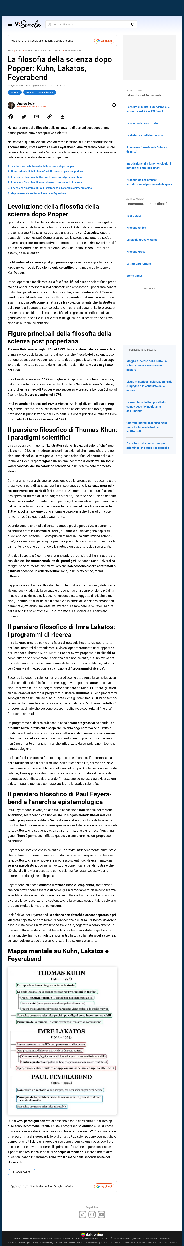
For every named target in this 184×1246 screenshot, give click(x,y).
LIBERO (18, 1239)
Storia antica (134, 275)
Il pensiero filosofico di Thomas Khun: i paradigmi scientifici (46, 177)
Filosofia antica (136, 227)
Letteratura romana (139, 263)
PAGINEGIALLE (40, 1239)
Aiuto (79, 1243)
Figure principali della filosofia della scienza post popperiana (47, 171)
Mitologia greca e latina (141, 239)
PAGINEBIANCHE (90, 1239)
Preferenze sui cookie (65, 1243)
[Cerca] (133, 24)
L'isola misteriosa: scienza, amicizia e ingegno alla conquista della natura (149, 386)
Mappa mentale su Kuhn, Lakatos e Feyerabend (39, 193)
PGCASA (76, 1239)
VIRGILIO (27, 1239)
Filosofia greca (136, 251)
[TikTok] (82, 1214)
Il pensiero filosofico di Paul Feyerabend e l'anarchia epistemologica (51, 188)
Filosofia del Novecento (76, 50)
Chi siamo (13, 1243)
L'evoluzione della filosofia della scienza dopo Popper (42, 166)
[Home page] (28, 24)
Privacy (35, 1243)
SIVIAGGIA (125, 1239)
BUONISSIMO (152, 1239)
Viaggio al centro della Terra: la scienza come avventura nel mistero (146, 365)
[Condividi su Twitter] (23, 116)
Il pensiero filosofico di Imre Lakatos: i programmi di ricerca (46, 182)
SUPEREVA (165, 1239)
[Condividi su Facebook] (11, 116)
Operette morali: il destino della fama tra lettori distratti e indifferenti (146, 427)
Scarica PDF (23, 1172)
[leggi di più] (114, 105)
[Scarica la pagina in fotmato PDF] (62, 116)
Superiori (28, 50)
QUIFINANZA (138, 1239)
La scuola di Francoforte (142, 123)
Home (10, 50)
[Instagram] (92, 1214)
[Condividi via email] (36, 116)
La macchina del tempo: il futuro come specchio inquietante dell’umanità (147, 407)
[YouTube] (101, 1214)
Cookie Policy (46, 1243)
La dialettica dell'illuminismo (144, 135)
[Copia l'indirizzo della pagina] (49, 116)
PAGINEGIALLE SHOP (59, 1239)
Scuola (19, 50)
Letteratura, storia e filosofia (48, 50)
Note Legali (24, 1243)
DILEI (116, 1239)
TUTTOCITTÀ (105, 1239)
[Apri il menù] (10, 24)
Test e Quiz (133, 215)
